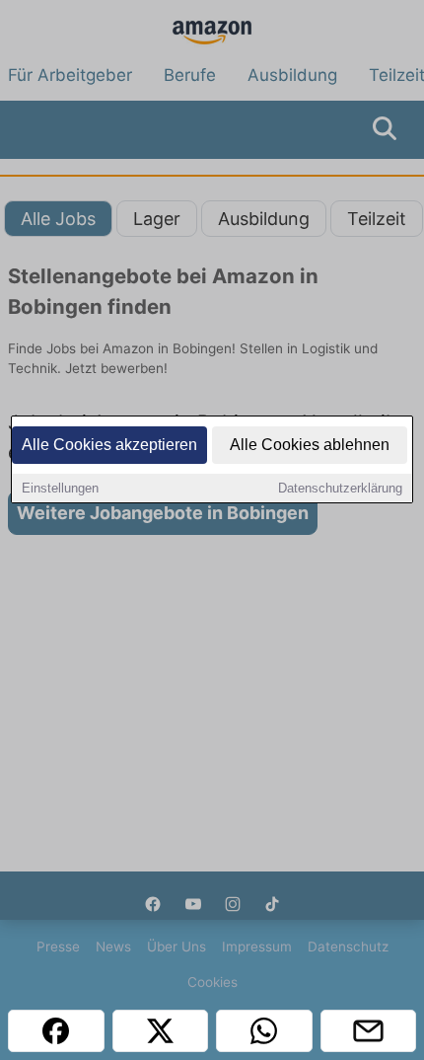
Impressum (257, 946)
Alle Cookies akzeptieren (109, 444)
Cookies (212, 982)
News (113, 946)
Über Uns (176, 946)
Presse (58, 946)
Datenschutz (348, 946)
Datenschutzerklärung (340, 488)
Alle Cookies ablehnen (309, 444)
